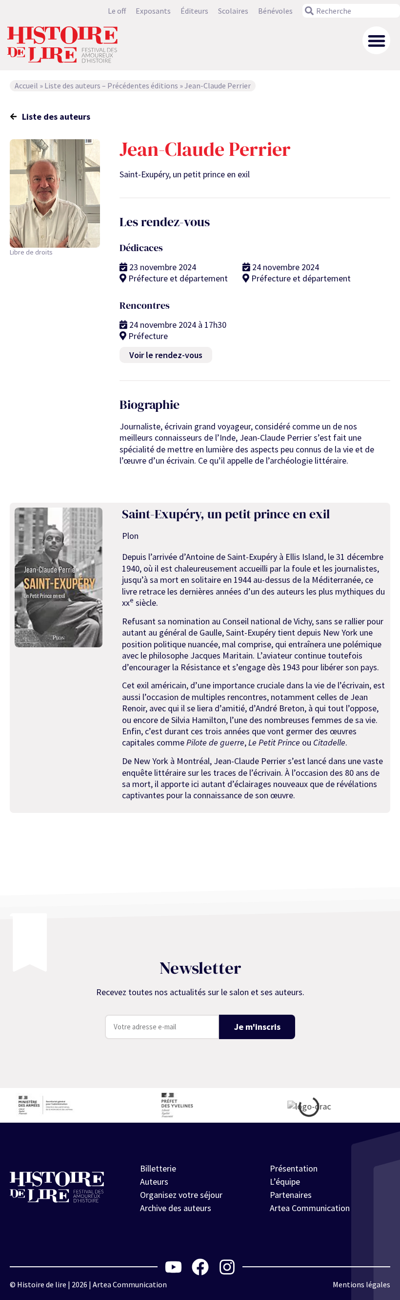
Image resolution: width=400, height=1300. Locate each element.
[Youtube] (173, 1267)
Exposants (153, 11)
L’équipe (285, 1181)
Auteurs (154, 1181)
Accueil (26, 85)
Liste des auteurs (56, 116)
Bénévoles (275, 11)
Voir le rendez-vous (165, 355)
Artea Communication (310, 1208)
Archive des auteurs (175, 1208)
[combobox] (351, 11)
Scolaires (233, 11)
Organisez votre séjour (181, 1194)
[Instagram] (227, 1267)
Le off (117, 11)
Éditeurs (194, 11)
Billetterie (158, 1168)
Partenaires (291, 1194)
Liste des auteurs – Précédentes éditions (111, 85)
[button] (376, 40)
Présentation (294, 1168)
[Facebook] (200, 1267)
